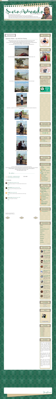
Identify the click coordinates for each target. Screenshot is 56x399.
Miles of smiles (43, 176)
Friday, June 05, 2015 (14, 192)
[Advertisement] (28, 27)
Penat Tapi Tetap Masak (46, 290)
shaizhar (41, 225)
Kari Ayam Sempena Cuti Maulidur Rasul (47, 265)
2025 (42, 329)
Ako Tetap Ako (43, 199)
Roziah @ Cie (42, 234)
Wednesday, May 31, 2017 (16, 197)
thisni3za (41, 240)
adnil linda (41, 236)
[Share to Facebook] (26, 176)
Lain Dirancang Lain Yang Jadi (47, 280)
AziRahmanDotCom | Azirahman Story (45, 203)
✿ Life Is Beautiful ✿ (44, 180)
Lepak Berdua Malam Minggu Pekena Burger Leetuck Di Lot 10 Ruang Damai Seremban (47, 261)
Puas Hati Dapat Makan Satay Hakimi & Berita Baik (47, 255)
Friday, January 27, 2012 (15, 182)
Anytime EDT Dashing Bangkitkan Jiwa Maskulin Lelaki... (47, 251)
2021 (42, 333)
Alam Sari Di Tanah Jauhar (45, 195)
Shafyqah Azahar (10, 197)
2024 (42, 330)
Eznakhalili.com (43, 169)
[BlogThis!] (24, 176)
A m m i (42, 166)
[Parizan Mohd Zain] (45, 305)
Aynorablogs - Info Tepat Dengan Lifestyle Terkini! (45, 188)
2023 (42, 331)
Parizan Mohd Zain (45, 304)
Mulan (42, 200)
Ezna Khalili (42, 238)
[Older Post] (35, 218)
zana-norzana (10, 182)
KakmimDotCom (43, 196)
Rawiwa (41, 227)
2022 (42, 332)
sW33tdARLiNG (10, 187)
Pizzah (41, 232)
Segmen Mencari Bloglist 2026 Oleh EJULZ (47, 270)
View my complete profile (43, 141)
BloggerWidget (48, 243)
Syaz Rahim (42, 242)
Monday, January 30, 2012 (16, 187)
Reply (8, 194)
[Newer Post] (7, 218)
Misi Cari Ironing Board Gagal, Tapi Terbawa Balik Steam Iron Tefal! (47, 276)
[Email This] (23, 176)
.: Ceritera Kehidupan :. (44, 177)
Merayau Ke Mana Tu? (46, 285)
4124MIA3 (9, 192)
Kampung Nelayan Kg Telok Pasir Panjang (13, 177)
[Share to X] (25, 176)
